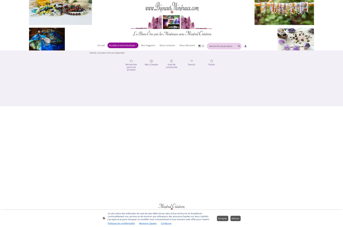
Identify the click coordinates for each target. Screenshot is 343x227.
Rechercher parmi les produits (131, 67)
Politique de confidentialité (121, 223)
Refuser (235, 218)
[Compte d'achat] (245, 46)
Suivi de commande (171, 65)
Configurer (166, 223)
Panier (211, 64)
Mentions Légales (148, 223)
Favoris (191, 64)
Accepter (222, 218)
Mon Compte (151, 64)
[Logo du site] (171, 20)
